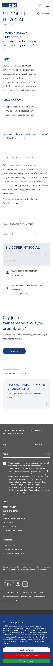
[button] (24, 234)
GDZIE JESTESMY (9, 507)
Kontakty (14, 351)
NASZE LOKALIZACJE (11, 523)
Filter (5, 234)
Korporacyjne (9, 545)
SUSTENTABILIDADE (10, 511)
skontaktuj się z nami (11, 572)
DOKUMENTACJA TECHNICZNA (15, 519)
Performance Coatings (13, 553)
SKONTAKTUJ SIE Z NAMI (12, 531)
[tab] (26, 254)
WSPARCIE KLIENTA (10, 527)
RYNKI (5, 515)
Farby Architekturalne (13, 549)
